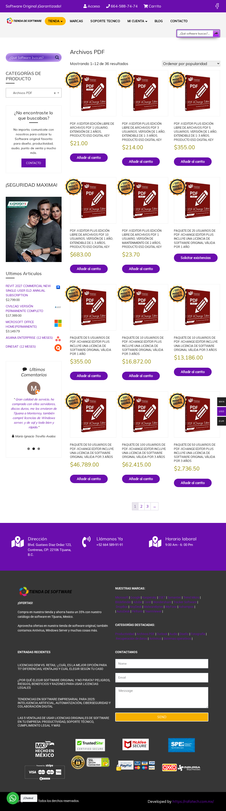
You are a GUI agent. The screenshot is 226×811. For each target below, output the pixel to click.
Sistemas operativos (177, 638)
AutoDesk (123, 611)
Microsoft (121, 597)
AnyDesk (136, 606)
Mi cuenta (136, 21)
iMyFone (171, 606)
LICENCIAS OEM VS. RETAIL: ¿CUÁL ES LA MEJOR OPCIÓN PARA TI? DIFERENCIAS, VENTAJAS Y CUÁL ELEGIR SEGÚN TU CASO (62, 667)
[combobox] (34, 93)
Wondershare (162, 602)
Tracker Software (185, 602)
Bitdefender (123, 602)
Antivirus (155, 638)
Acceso (93, 6)
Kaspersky (149, 597)
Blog (159, 21)
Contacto (179, 21)
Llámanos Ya (109, 538)
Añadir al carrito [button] (89, 157)
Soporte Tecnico (105, 21)
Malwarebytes (153, 606)
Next (65, 416)
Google (135, 597)
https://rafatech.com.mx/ (193, 801)
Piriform (137, 611)
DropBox (122, 606)
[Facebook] (217, 6)
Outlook (162, 634)
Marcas (76, 21)
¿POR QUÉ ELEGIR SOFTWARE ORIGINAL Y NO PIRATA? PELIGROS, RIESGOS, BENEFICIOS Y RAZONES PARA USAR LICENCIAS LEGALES (64, 683)
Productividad (124, 634)
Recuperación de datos (131, 638)
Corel (147, 602)
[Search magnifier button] (216, 33)
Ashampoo (186, 606)
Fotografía (198, 634)
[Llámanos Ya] (86, 541)
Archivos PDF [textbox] (32, 93)
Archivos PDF (145, 634)
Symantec (174, 597)
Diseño (184, 634)
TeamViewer (153, 611)
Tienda (54, 21)
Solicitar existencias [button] (196, 258)
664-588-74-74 (123, 6)
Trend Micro (191, 597)
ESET (162, 597)
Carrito (154, 6)
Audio (173, 634)
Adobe (137, 602)
